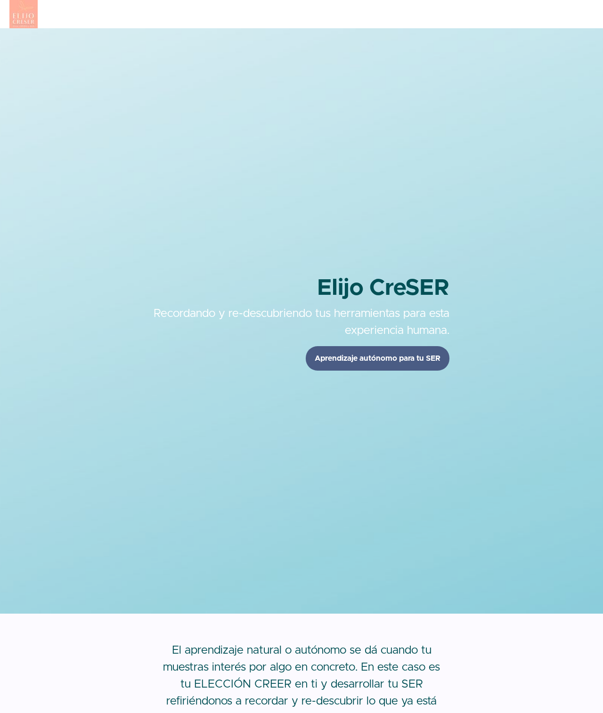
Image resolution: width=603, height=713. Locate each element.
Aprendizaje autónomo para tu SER (377, 358)
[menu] (550, 14)
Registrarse (577, 14)
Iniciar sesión (533, 14)
